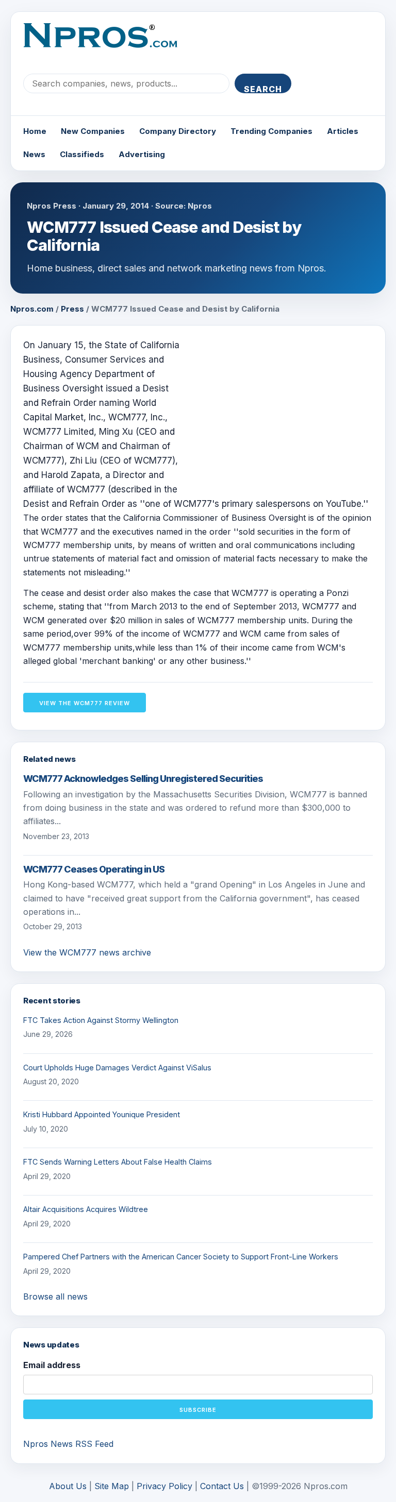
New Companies (93, 131)
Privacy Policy (164, 1486)
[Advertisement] (286, 410)
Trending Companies (271, 131)
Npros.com (32, 309)
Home (34, 131)
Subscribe (198, 1409)
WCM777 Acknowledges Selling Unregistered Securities (143, 778)
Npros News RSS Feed (68, 1444)
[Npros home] (108, 43)
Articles (342, 131)
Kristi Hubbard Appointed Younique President (101, 1114)
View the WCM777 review (84, 703)
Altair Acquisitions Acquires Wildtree (85, 1209)
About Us (68, 1486)
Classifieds (82, 154)
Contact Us (222, 1486)
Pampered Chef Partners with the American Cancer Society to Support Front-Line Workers (180, 1256)
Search (263, 88)
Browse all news (55, 1296)
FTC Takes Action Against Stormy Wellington (100, 1020)
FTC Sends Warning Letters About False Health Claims (117, 1161)
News (34, 154)
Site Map (111, 1486)
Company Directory (177, 131)
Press (72, 309)
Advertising (142, 154)
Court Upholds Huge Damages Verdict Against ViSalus (117, 1067)
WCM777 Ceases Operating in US (93, 869)
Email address (51, 1365)
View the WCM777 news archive (87, 952)
